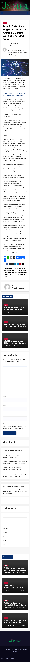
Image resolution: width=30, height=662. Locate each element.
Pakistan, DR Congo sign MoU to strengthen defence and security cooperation (12, 469)
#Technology (12, 55)
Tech (4, 23)
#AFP (20, 45)
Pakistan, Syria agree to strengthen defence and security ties (15, 570)
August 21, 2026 (10, 572)
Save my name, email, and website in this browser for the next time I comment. (14, 427)
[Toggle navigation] (14, 13)
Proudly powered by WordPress (10, 649)
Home (2, 655)
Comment (6, 365)
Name (5, 396)
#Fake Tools (21, 50)
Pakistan (5, 532)
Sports (4, 536)
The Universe (14, 43)
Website (5, 415)
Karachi (5, 520)
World (4, 544)
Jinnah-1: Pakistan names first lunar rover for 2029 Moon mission (15, 326)
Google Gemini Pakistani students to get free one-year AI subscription (15, 309)
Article (2, 658)
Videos (6, 658)
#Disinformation (12, 50)
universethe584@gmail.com (14, 500)
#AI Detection (12, 48)
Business (5, 516)
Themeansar (15, 651)
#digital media (21, 48)
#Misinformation (13, 52)
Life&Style (5, 528)
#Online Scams (22, 52)
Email (4, 405)
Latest (4, 524)
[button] (25, 13)
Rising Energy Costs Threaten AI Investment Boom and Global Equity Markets (8, 272)
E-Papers (12, 658)
